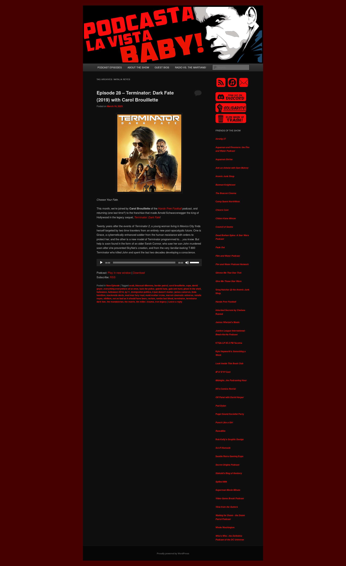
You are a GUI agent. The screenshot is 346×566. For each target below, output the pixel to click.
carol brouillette (177, 285)
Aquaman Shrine (224, 159)
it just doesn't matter (162, 292)
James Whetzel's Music (228, 322)
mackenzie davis (115, 295)
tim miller (141, 301)
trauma (150, 301)
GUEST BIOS (162, 67)
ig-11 (127, 292)
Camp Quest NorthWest (228, 201)
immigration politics (141, 292)
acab (131, 285)
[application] (149, 262)
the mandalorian (115, 301)
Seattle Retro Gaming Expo (229, 456)
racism (151, 298)
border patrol (161, 285)
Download (139, 272)
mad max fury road (134, 295)
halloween (102, 292)
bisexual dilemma (144, 285)
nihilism (108, 298)
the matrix (130, 301)
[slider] (195, 262)
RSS (113, 277)
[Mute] (187, 262)
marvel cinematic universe (179, 295)
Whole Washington (225, 527)
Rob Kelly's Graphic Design (230, 439)
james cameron (182, 292)
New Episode (113, 285)
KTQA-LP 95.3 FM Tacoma (229, 342)
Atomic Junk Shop (225, 176)
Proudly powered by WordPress (173, 553)
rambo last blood (164, 298)
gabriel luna (161, 288)
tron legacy (161, 301)
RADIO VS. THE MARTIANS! (190, 67)
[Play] (101, 262)
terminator (179, 298)
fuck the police (146, 288)
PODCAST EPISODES (109, 67)
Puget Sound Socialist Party (230, 414)
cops (188, 285)
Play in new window (119, 272)
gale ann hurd (175, 288)
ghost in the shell (192, 288)
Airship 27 (221, 138)
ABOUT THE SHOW (138, 67)
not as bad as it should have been (130, 298)
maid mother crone (155, 295)
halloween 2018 (116, 292)
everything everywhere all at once (121, 288)
